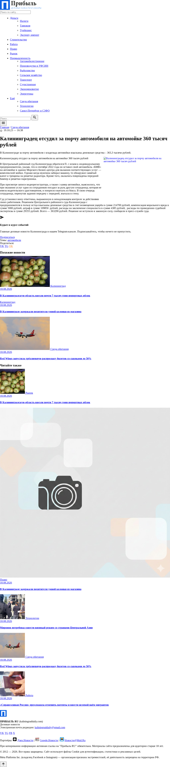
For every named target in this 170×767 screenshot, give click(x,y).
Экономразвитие (29, 89)
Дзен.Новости (25, 740)
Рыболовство (27, 70)
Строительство (18, 39)
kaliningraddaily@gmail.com (50, 727)
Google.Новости (49, 740)
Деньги (14, 18)
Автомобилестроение (32, 61)
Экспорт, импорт (29, 35)
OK (11, 246)
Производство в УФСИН (34, 65)
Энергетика (26, 93)
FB (10, 733)
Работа (14, 44)
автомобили (14, 240)
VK (2, 246)
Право (13, 48)
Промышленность (20, 58)
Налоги (24, 21)
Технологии (27, 106)
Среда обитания (29, 101)
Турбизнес (26, 30)
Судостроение (28, 84)
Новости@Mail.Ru (75, 740)
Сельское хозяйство (31, 75)
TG (6, 246)
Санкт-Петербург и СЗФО (35, 110)
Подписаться (7, 237)
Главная (4, 127)
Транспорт (26, 79)
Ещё (12, 98)
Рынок (13, 53)
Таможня (25, 25)
